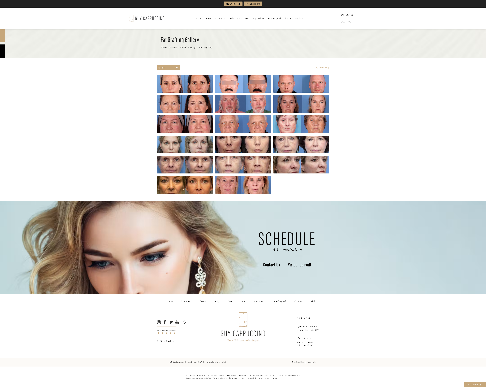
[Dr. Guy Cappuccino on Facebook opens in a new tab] (165, 322)
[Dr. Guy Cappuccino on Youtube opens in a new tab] (177, 322)
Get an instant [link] (305, 343)
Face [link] (239, 18)
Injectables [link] (258, 18)
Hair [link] (247, 18)
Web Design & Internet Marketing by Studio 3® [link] (212, 362)
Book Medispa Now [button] (253, 3)
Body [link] (231, 18)
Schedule (287, 240)
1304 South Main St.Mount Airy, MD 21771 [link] (309, 328)
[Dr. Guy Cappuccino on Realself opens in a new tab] (183, 322)
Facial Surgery (188, 47)
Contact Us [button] (474, 384)
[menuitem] (199, 18)
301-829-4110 (271, 378)
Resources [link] (211, 18)
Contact (347, 21)
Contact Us (271, 265)
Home (164, 47)
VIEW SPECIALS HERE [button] (233, 3)
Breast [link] (222, 18)
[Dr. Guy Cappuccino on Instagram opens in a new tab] (159, 322)
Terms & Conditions (298, 362)
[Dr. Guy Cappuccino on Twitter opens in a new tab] (171, 322)
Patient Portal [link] (304, 338)
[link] (347, 15)
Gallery (173, 47)
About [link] (199, 18)
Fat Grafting (205, 47)
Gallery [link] (299, 18)
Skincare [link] (288, 18)
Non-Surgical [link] (274, 18)
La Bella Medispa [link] (166, 341)
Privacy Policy (312, 362)
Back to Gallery (323, 68)
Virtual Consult (299, 265)
